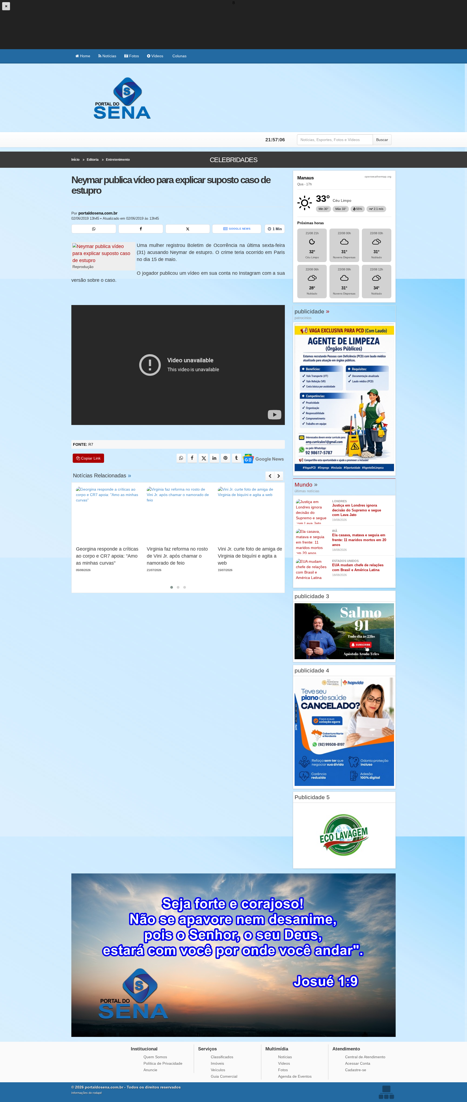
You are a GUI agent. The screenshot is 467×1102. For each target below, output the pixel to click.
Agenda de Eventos (295, 1076)
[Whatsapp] (93, 228)
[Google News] (262, 458)
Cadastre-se (355, 1070)
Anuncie (150, 1070)
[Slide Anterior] (269, 476)
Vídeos (156, 56)
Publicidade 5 (312, 797)
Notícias (108, 56)
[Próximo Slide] (278, 476)
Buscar (382, 140)
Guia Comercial (224, 1076)
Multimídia (276, 1048)
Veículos (218, 1070)
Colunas (178, 56)
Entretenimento (118, 160)
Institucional (144, 1048)
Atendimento (346, 1048)
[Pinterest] (225, 458)
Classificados (222, 1057)
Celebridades (234, 159)
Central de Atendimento (365, 1057)
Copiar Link (90, 458)
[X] (187, 228)
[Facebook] (140, 228)
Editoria (93, 160)
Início (75, 160)
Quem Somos (155, 1057)
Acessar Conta (357, 1063)
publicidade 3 (312, 596)
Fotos (133, 56)
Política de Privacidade (163, 1063)
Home (84, 56)
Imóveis (217, 1063)
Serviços (207, 1048)
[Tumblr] (236, 458)
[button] (171, 587)
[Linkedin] (214, 458)
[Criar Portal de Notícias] (386, 1092)
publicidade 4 (312, 670)
